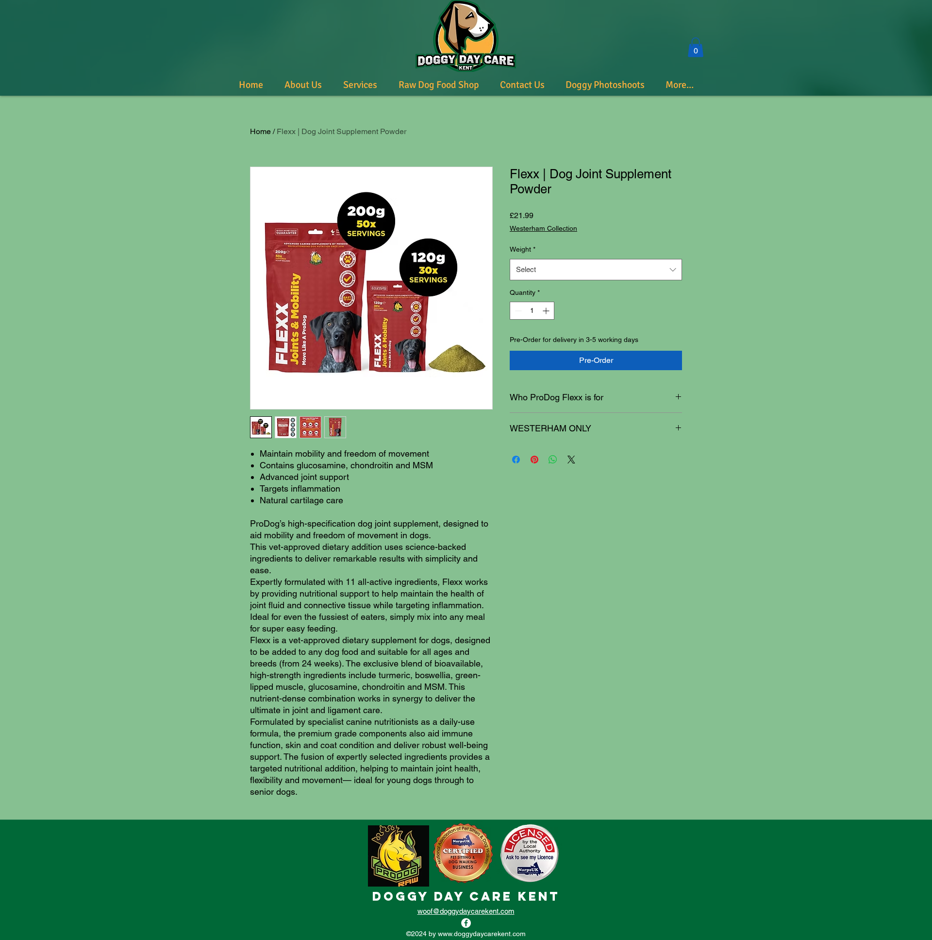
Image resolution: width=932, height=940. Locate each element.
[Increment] (547, 310)
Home (260, 131)
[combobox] (596, 269)
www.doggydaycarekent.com (482, 934)
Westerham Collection (543, 228)
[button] (695, 47)
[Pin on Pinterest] (534, 459)
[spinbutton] (532, 310)
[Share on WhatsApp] (553, 459)
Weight (522, 249)
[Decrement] (517, 310)
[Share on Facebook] (516, 459)
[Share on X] (571, 459)
